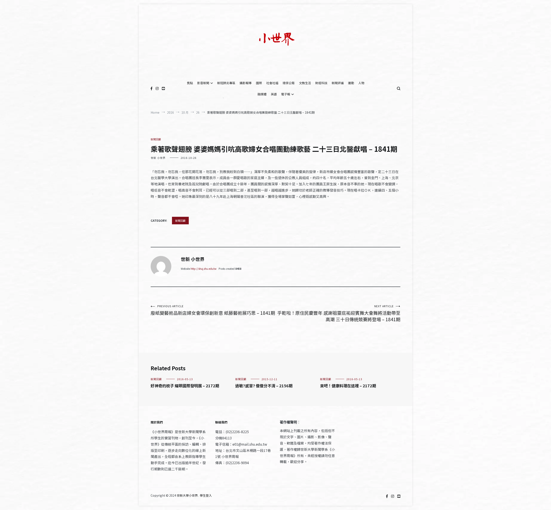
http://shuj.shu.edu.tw (204, 268)
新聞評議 (338, 83)
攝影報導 (246, 83)
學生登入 (206, 495)
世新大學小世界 (187, 495)
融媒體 (261, 94)
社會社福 (272, 83)
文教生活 (305, 83)
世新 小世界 (158, 158)
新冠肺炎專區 (226, 83)
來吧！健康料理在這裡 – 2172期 (348, 385)
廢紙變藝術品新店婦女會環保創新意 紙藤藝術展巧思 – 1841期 (213, 310)
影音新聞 (203, 83)
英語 (274, 94)
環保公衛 (289, 83)
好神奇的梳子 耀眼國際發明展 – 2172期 (185, 385)
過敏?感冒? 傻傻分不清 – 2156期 (264, 385)
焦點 (190, 83)
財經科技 (321, 83)
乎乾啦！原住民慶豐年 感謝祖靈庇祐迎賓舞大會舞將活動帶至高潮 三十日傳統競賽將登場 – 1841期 (338, 313)
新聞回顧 (156, 139)
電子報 (285, 94)
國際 (259, 83)
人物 (361, 83)
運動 (351, 83)
